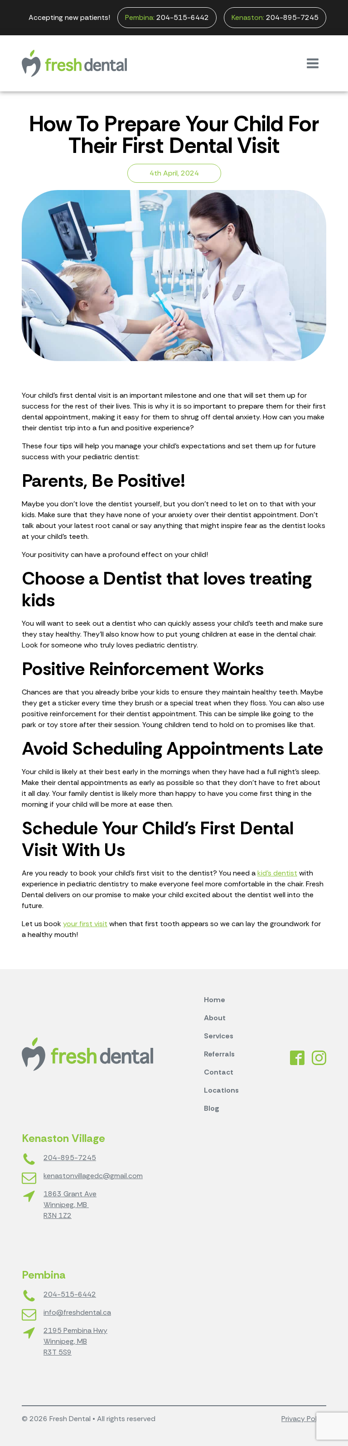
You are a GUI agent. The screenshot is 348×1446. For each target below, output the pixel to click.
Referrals (219, 1054)
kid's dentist (277, 873)
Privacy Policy (303, 1418)
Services (218, 1036)
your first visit (85, 923)
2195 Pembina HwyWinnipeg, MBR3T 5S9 (75, 1341)
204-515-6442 (167, 17)
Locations (221, 1090)
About (215, 1018)
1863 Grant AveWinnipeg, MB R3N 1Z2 (70, 1204)
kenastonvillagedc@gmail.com (93, 1175)
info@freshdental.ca (77, 1312)
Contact (218, 1072)
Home (214, 999)
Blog (211, 1108)
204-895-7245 (275, 17)
